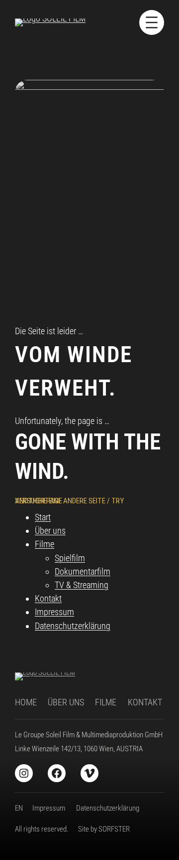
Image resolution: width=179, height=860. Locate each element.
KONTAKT (145, 702)
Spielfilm (70, 558)
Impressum (54, 612)
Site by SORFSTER (104, 829)
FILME (105, 702)
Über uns (50, 530)
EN (19, 808)
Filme (44, 544)
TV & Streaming (81, 585)
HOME (26, 702)
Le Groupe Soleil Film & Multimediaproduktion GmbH (89, 734)
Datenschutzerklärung (72, 626)
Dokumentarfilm (82, 571)
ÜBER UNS (66, 702)
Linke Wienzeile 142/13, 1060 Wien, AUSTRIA (79, 748)
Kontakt (48, 598)
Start (43, 517)
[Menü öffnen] (151, 22)
